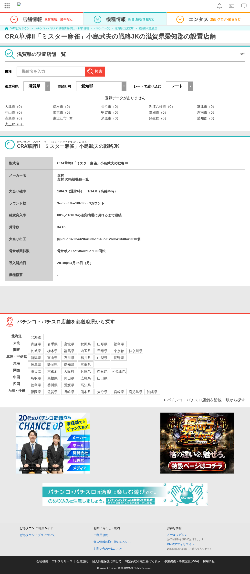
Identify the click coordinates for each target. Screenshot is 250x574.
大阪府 (69, 371)
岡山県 (69, 378)
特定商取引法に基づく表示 (142, 561)
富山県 (52, 358)
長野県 (119, 358)
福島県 (119, 344)
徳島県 (36, 385)
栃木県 (52, 351)
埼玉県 (86, 351)
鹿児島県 (135, 392)
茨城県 (36, 351)
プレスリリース (62, 561)
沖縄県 (152, 392)
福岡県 (36, 392)
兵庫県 (86, 371)
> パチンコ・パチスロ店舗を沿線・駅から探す (204, 400)
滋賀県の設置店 (124, 28)
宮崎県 (119, 392)
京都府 (52, 371)
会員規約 (82, 561)
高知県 (86, 385)
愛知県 (69, 364)
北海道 (36, 337)
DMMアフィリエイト (181, 544)
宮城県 (69, 344)
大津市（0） (14, 106)
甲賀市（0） (110, 112)
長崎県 (69, 392)
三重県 (86, 364)
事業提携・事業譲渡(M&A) (181, 561)
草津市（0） (206, 106)
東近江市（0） (64, 118)
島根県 (52, 378)
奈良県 (102, 371)
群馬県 (69, 351)
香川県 (52, 385)
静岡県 (52, 364)
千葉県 (102, 351)
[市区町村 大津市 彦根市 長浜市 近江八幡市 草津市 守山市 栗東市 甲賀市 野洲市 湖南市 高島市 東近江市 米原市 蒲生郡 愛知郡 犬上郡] (101, 86)
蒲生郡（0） (158, 118)
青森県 (36, 344)
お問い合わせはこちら (108, 548)
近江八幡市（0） (162, 106)
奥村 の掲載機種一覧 (73, 179)
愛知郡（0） (206, 118)
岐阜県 (36, 364)
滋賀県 (36, 371)
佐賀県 (52, 392)
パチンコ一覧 (102, 28)
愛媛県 (69, 385)
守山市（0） (14, 112)
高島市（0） (14, 118)
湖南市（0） (206, 112)
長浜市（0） (110, 106)
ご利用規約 (101, 535)
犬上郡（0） (14, 124)
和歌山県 (119, 371)
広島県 (86, 378)
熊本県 (86, 392)
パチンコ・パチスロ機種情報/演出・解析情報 (61, 28)
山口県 (102, 378)
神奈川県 (135, 351)
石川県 (69, 358)
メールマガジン (177, 534)
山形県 (102, 344)
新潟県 (36, 358)
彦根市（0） (62, 106)
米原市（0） (110, 118)
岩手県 (52, 344)
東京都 (119, 351)
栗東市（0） (62, 112)
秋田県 (86, 344)
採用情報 (209, 561)
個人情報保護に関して (106, 561)
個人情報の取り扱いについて (113, 542)
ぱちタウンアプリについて (37, 535)
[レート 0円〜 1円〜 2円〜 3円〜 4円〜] (179, 86)
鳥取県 (36, 378)
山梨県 (102, 358)
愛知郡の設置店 (147, 28)
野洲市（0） (158, 112)
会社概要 (42, 561)
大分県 (102, 392)
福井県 (86, 358)
